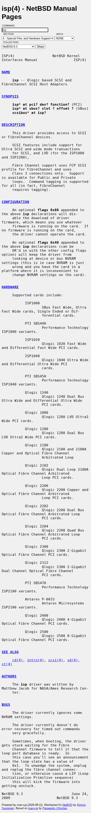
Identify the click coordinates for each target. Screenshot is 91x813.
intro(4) (35, 660)
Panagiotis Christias (55, 808)
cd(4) (17, 660)
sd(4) (72, 660)
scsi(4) (55, 660)
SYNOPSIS (10, 96)
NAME (6, 72)
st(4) (7, 664)
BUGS (6, 705)
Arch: (61, 34)
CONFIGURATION (15, 202)
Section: (9, 34)
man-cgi (33, 808)
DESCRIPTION (13, 125)
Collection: (11, 42)
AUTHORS (9, 676)
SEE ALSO (10, 652)
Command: (10, 25)
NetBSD (67, 804)
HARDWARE (10, 287)
